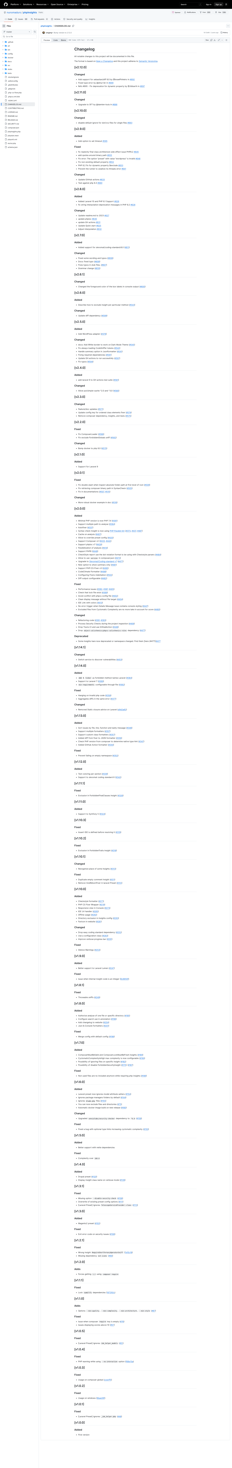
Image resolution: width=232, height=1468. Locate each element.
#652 (111, 162)
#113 (135, 1205)
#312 (119, 883)
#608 (97, 261)
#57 (112, 1325)
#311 (112, 879)
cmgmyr (49, 33)
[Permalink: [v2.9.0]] (72, 129)
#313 (113, 869)
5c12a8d (207, 32)
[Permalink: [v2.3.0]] (72, 397)
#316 (114, 850)
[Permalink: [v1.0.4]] (72, 1349)
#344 (111, 745)
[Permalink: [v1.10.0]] (72, 889)
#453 (119, 659)
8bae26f (101, 1398)
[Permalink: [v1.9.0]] (72, 956)
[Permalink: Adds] (72, 1269)
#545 (132, 344)
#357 (107, 731)
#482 (104, 578)
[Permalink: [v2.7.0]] (72, 235)
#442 (108, 541)
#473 (118, 558)
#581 (116, 380)
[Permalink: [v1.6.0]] (72, 1082)
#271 (101, 901)
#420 (110, 537)
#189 (144, 1076)
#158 (139, 1118)
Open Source (57, 4)
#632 (99, 229)
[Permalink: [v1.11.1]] (72, 783)
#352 (115, 755)
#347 (141, 741)
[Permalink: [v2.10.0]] (72, 110)
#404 (120, 599)
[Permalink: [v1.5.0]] (72, 1135)
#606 (110, 258)
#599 (104, 315)
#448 (95, 551)
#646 (138, 158)
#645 (136, 152)
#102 (97, 1223)
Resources (41, 4)
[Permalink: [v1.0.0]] (72, 1422)
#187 (130, 1065)
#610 (97, 268)
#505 (129, 488)
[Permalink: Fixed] (72, 147)
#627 (106, 215)
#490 (105, 568)
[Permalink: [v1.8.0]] (72, 1003)
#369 (100, 681)
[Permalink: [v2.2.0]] (72, 422)
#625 (98, 225)
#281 (99, 921)
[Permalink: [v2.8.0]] (72, 189)
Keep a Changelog (104, 61)
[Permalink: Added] (72, 136)
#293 (115, 918)
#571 (100, 409)
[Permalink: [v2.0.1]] (72, 472)
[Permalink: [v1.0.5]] (72, 1331)
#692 (132, 79)
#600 (142, 286)
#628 (132, 205)
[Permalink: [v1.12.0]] (72, 761)
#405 (111, 589)
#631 (98, 222)
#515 (107, 491)
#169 (140, 1055)
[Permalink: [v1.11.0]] (72, 801)
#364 (129, 678)
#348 (129, 728)
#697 (142, 86)
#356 (119, 738)
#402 (115, 596)
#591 (108, 355)
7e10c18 (128, 1252)
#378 (103, 334)
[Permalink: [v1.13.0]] (72, 715)
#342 (118, 777)
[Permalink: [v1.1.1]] (72, 1280)
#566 (101, 434)
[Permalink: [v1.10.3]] (72, 820)
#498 (103, 571)
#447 (145, 606)
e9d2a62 (122, 709)
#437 (134, 531)
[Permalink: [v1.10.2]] (72, 838)
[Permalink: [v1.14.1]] (72, 647)
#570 (104, 448)
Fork (206, 12)
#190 (142, 1058)
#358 (108, 695)
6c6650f (124, 979)
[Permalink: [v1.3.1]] (72, 1186)
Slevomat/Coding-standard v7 (103, 561)
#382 (100, 589)
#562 (113, 437)
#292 (94, 915)
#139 (122, 1180)
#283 (105, 935)
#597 (117, 358)
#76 (122, 1321)
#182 (123, 1061)
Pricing (85, 4)
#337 (90, 527)
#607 (104, 265)
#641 (124, 169)
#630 (94, 219)
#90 (110, 1256)
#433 (102, 541)
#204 (106, 1022)
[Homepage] (6, 4)
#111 (121, 1201)
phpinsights (30, 12)
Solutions (27, 4)
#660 (100, 183)
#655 (109, 155)
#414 (105, 548)
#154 (128, 1094)
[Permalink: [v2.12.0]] (72, 67)
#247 (111, 968)
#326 (120, 795)
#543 (132, 305)
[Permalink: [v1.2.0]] (72, 1262)
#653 (120, 165)
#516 (114, 502)
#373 (128, 531)
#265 (95, 911)
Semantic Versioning (148, 61)
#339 (104, 774)
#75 (119, 1104)
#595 (105, 141)
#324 (102, 814)
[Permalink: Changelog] (72, 49)
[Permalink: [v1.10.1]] (72, 856)
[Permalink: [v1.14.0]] (72, 665)
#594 (90, 361)
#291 (109, 939)
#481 (114, 565)
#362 (121, 684)
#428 (99, 544)
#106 (120, 1198)
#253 (97, 950)
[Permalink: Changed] (72, 74)
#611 (127, 247)
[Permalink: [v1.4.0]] (72, 1164)
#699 (111, 83)
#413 (100, 602)
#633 (102, 179)
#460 (157, 609)
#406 (131, 623)
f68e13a (129, 1361)
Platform (15, 4)
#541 (119, 351)
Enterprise (72, 4)
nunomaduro (14, 12)
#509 (147, 485)
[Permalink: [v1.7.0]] (72, 1042)
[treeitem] (18, 104)
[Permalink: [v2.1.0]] (72, 454)
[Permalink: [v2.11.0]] (72, 92)
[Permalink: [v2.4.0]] (72, 367)
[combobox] (20, 36)
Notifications (191, 12)
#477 (120, 561)
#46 (119, 1416)
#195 (127, 1015)
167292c (111, 1292)
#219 (102, 904)
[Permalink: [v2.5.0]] (72, 321)
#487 (139, 531)
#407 (98, 534)
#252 (118, 932)
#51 (121, 1343)
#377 (113, 699)
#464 (158, 554)
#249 (97, 997)
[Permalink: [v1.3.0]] (72, 1211)
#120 (94, 1176)
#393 (103, 620)
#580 (116, 390)
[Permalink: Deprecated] (72, 636)
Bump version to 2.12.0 (63, 33)
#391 (114, 520)
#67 (153, 1311)
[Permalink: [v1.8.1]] (72, 985)
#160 (124, 1107)
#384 (112, 524)
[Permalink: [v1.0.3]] (72, 1367)
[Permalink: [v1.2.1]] (72, 1240)
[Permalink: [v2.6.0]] (72, 292)
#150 (146, 1129)
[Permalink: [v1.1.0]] (72, 1298)
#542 (117, 348)
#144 (123, 1097)
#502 (109, 575)
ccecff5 (107, 1380)
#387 (105, 589)
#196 (114, 1019)
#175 (124, 1065)
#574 (128, 412)
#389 (104, 592)
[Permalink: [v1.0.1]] (72, 1404)
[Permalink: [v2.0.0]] (72, 508)
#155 (103, 1101)
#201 (106, 1026)
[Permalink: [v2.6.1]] (72, 274)
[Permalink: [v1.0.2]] (72, 1386)
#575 (128, 416)
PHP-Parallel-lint (117, 531)
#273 (107, 908)
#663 (129, 123)
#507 (102, 491)
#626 (116, 201)
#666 (114, 104)
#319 (118, 832)
